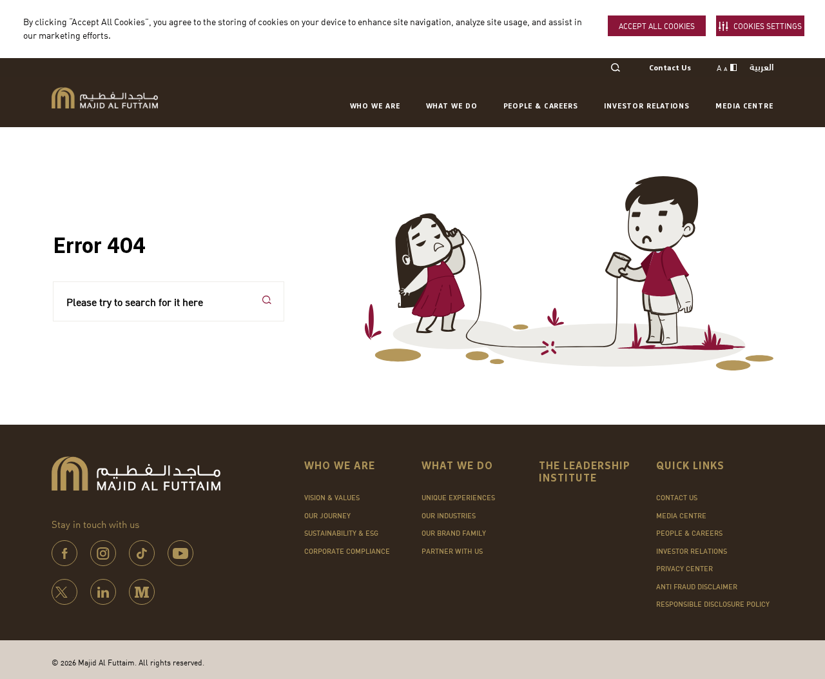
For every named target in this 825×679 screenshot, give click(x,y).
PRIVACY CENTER (684, 568)
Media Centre (744, 106)
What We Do (452, 106)
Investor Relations (647, 106)
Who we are (375, 106)
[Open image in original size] (105, 97)
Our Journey (327, 515)
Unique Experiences (458, 497)
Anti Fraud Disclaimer (696, 586)
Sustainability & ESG (341, 533)
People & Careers (540, 106)
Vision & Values (332, 497)
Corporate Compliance (347, 551)
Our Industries (449, 515)
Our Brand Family (454, 533)
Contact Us (670, 68)
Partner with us (452, 551)
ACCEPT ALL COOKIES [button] (657, 26)
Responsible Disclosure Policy (713, 604)
